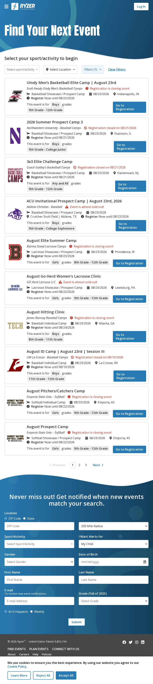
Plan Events (39, 649)
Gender (9, 554)
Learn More (19, 675)
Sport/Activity (14, 536)
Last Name (86, 572)
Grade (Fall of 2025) (93, 593)
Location (10, 513)
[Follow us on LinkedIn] (142, 642)
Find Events (17, 649)
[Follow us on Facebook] (124, 642)
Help (35, 654)
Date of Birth (88, 554)
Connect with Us (65, 649)
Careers (24, 654)
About (12, 654)
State (30, 518)
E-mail (8, 590)
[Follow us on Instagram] (136, 642)
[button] (6, 6)
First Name (12, 572)
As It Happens (18, 611)
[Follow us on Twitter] (130, 642)
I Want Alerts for (91, 536)
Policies (46, 654)
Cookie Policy (16, 666)
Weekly (39, 611)
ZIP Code (14, 518)
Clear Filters (117, 69)
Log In (141, 6)
